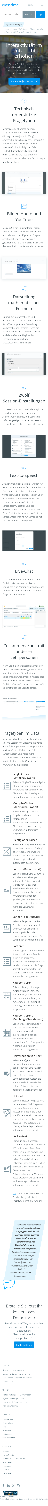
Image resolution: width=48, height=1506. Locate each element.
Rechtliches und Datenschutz (13, 1459)
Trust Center (7, 1462)
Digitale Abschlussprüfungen (13, 1399)
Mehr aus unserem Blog (11, 1406)
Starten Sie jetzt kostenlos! (24, 81)
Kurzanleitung (7, 1423)
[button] (32, 5)
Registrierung (7, 1419)
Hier (14, 1194)
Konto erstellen (24, 1344)
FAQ (4, 1427)
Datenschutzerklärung (8, 1499)
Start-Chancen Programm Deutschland (17, 1378)
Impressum (6, 1466)
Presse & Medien (8, 1455)
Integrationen (7, 1381)
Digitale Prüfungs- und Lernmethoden (16, 1395)
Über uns (5, 1451)
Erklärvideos (7, 1434)
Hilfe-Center (6, 1430)
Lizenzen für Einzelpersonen (13, 1370)
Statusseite (6, 1473)
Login (40, 14)
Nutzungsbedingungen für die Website (33, 1499)
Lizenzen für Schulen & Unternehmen (16, 1374)
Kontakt (5, 1470)
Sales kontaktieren (9, 1438)
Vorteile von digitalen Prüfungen (14, 1402)
